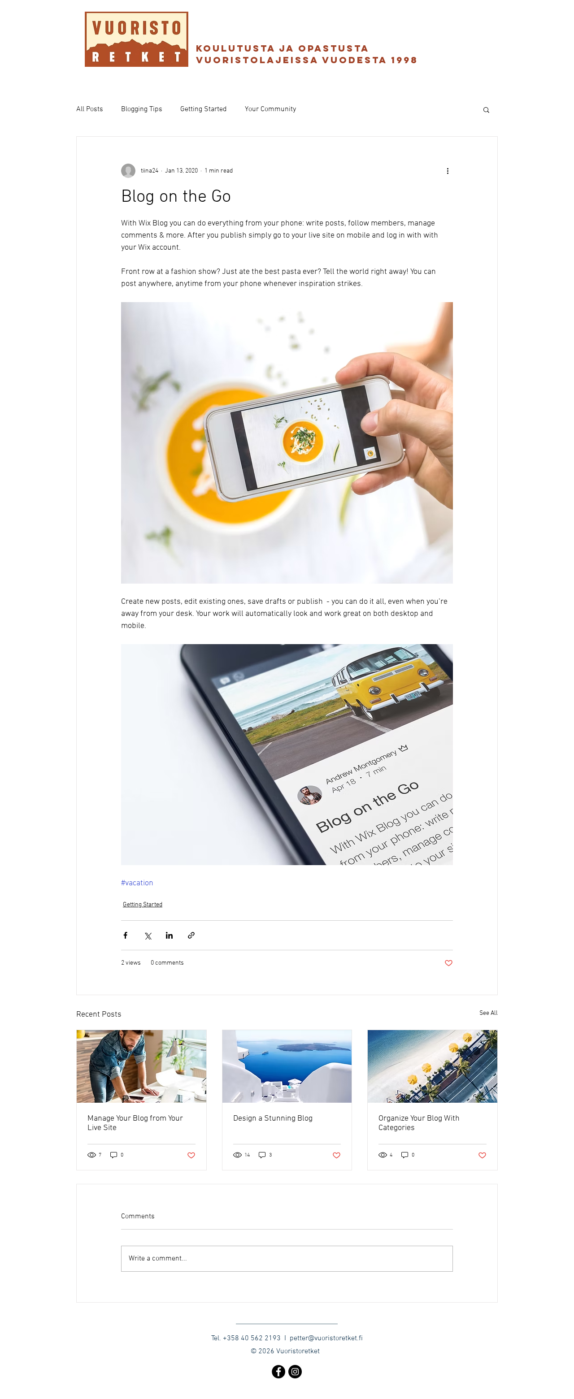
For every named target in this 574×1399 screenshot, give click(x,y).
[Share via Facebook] (125, 935)
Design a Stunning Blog (273, 1118)
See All (488, 1013)
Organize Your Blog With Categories (419, 1123)
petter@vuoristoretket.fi (326, 1338)
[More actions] (447, 170)
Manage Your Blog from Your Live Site (135, 1123)
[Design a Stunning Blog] (287, 1066)
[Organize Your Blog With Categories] (432, 1066)
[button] (486, 109)
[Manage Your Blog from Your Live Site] (141, 1066)
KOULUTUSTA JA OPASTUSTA (283, 48)
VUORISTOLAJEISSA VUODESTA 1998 (309, 59)
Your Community (270, 109)
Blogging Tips (141, 109)
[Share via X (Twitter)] (147, 935)
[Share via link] (191, 935)
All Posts (89, 109)
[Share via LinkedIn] (169, 935)
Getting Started (203, 109)
